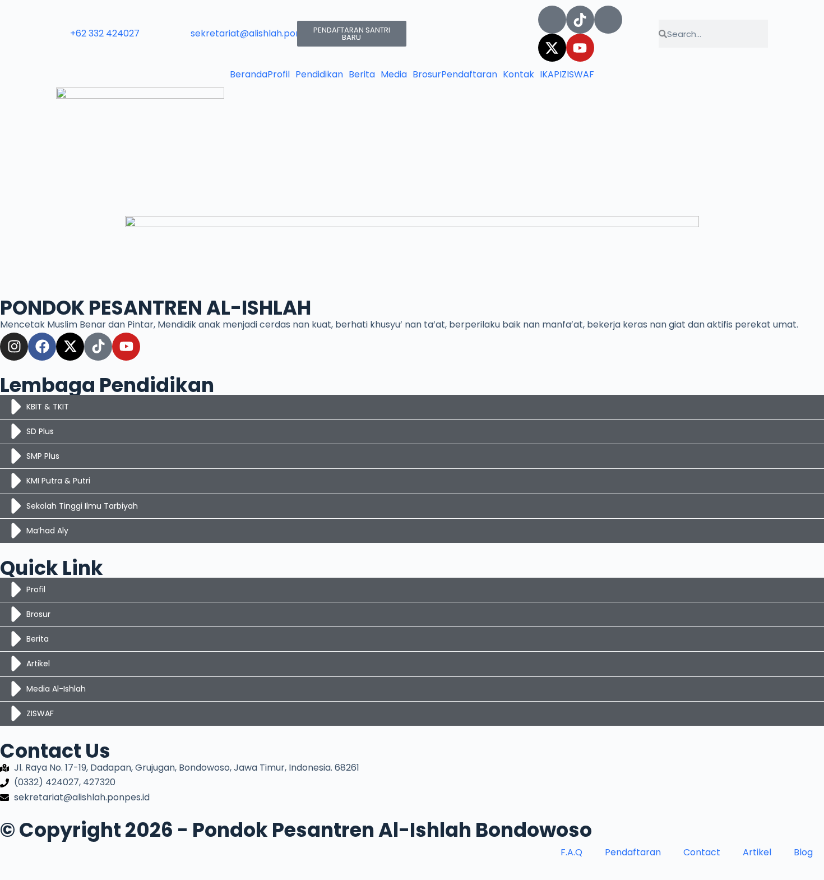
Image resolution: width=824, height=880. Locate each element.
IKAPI (551, 74)
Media (394, 74)
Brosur (427, 74)
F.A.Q (571, 852)
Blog (803, 852)
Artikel (757, 852)
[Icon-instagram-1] (552, 20)
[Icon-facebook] (608, 20)
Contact (701, 852)
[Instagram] (14, 347)
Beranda (248, 74)
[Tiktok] (580, 20)
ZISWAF (578, 74)
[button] (281, 74)
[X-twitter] (552, 48)
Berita (362, 74)
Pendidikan (319, 74)
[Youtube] (580, 48)
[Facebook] (42, 347)
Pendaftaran (469, 74)
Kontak (518, 74)
